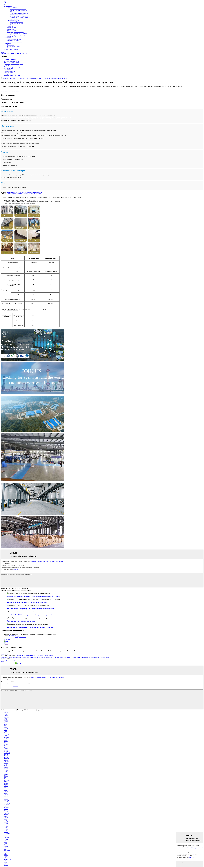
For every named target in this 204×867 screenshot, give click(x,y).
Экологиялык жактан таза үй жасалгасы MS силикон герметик (24, 193)
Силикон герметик (12, 7)
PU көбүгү (10, 26)
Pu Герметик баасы (79, 657)
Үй (4, 4)
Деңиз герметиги (15, 24)
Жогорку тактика (11, 30)
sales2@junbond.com (20, 637)
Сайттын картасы (48, 655)
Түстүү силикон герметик (17, 14)
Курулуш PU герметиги (16, 23)
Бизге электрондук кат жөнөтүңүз (10, 91)
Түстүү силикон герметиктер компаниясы (31, 657)
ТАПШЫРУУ (4, 654)
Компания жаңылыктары (14, 39)
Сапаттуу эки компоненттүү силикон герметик (98, 657)
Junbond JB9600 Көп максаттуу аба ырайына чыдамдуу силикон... (30, 627)
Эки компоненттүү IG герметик (18, 33)
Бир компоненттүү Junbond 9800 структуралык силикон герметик (24, 192)
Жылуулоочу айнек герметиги (15, 32)
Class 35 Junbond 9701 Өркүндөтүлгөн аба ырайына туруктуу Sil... (30, 615)
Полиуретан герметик (13, 20)
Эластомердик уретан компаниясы (10, 657)
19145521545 (12, 635)
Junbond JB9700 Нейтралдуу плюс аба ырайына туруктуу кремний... (31, 608)
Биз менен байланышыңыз (11, 49)
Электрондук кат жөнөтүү (8, 660)
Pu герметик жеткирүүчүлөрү (52, 657)
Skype (2, 661)
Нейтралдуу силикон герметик (18, 10)
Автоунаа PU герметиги (16, 22)
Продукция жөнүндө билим (14, 42)
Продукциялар (8, 6)
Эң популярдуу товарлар (36, 655)
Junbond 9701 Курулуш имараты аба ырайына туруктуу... (27, 602)
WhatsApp (19, 663)
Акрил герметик (11, 27)
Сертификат (10, 45)
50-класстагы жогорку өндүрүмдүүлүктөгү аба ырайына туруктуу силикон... (34, 596)
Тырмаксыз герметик (12, 36)
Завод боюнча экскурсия (13, 46)
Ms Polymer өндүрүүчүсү (67, 657)
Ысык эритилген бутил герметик (19, 35)
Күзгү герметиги (14, 19)
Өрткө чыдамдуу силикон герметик (20, 17)
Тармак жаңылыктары (13, 40)
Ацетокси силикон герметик (18, 9)
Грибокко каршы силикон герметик (19, 16)
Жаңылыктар (7, 37)
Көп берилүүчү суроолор (14, 47)
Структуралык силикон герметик (19, 13)
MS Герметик (10, 29)
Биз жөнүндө (7, 43)
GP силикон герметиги (16, 12)
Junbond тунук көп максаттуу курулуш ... (21, 621)
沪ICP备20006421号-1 (23, 655)
